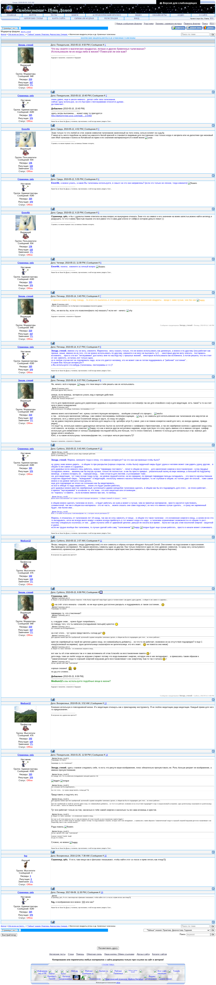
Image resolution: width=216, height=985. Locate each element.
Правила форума (192, 23)
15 (105, 856)
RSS (211, 18)
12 (101, 592)
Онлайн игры (159, 15)
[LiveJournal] (113, 944)
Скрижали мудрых (84, 18)
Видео (138, 15)
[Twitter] (103, 944)
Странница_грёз (26, 95)
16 (102, 892)
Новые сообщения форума (129, 23)
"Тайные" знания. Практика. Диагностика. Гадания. (47, 34)
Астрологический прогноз (107, 15)
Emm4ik (26, 129)
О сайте (203, 15)
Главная (11, 15)
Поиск (205, 23)
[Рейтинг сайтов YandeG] (132, 974)
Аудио (180, 15)
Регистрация (111, 18)
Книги (75, 15)
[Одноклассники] (106, 944)
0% (31, 85)
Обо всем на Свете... (16, 34)
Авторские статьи (33, 18)
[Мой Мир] (109, 944)
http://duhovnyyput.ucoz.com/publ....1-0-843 (71, 115)
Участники (149, 23)
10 (101, 448)
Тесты (54, 15)
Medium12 (26, 541)
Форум (32, 15)
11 (101, 541)
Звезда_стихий (26, 31)
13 (105, 703)
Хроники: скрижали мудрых (168, 23)
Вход (136, 18)
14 (107, 755)
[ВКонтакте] (100, 944)
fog (25, 856)
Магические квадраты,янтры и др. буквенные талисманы (92, 34)
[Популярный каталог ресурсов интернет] (146, 974)
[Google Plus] (116, 944)
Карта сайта (58, 18)
